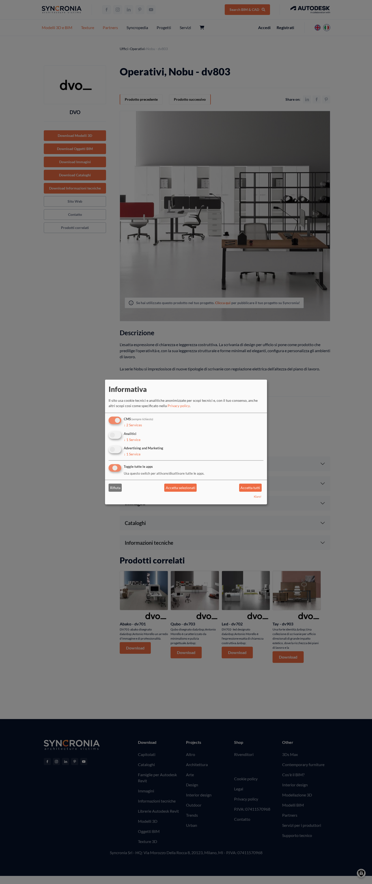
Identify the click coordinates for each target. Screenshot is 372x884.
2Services (133, 425)
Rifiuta (115, 488)
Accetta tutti (250, 488)
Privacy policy (179, 406)
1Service (132, 439)
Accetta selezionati (180, 488)
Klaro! (257, 496)
